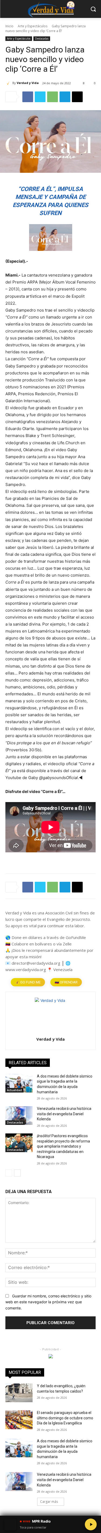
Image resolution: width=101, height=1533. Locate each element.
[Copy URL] (77, 96)
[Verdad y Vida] (8, 83)
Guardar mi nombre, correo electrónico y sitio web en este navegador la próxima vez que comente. (48, 1302)
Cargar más (49, 1501)
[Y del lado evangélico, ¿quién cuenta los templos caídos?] (19, 1392)
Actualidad (14, 1090)
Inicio (9, 26)
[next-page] (17, 1173)
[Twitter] (40, 96)
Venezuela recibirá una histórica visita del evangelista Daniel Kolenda (64, 1113)
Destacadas (41, 38)
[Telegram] (65, 96)
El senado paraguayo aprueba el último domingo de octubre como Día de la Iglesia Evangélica (65, 1418)
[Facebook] (27, 96)
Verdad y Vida (28, 83)
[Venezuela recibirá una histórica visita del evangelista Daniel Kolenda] (19, 1115)
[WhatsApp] (52, 96)
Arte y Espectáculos (32, 26)
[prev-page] (8, 1173)
